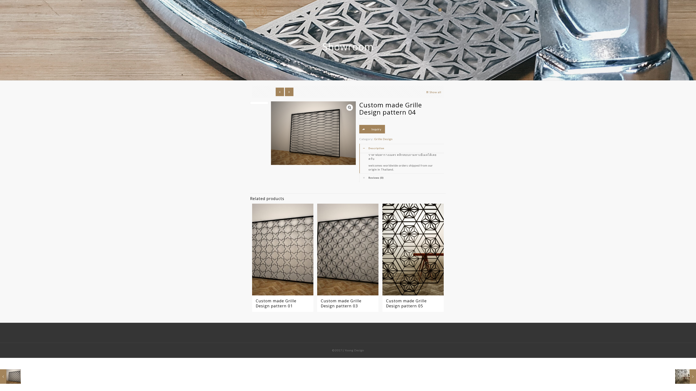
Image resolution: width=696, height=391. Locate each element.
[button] (349, 107)
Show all (435, 92)
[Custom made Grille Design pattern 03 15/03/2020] (10, 376)
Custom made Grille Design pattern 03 (341, 303)
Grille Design (383, 139)
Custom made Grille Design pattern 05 (406, 303)
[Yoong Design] (260, 11)
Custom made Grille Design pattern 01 (276, 303)
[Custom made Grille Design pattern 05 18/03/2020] (685, 376)
